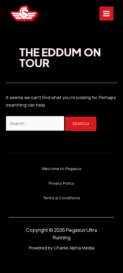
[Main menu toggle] (106, 14)
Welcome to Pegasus (62, 168)
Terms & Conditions (61, 197)
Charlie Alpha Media (74, 248)
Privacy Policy (61, 183)
